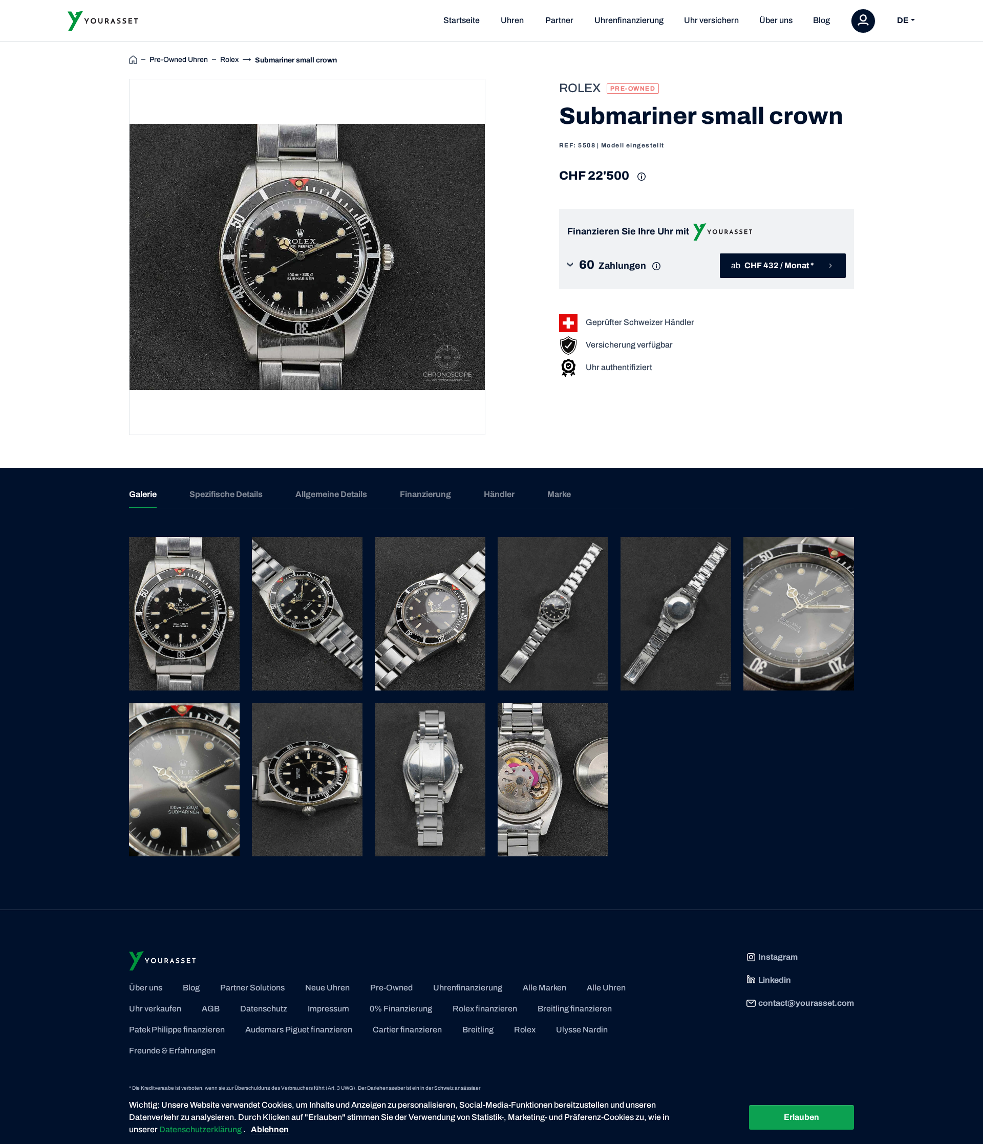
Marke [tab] (559, 494)
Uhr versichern (711, 20)
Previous (117, 257)
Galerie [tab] (143, 494)
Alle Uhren (606, 987)
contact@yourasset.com (806, 1003)
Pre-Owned (391, 987)
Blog (821, 20)
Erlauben (801, 1117)
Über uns (776, 20)
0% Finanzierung (401, 1008)
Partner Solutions (252, 987)
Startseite (461, 20)
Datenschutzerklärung (201, 1129)
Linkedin (774, 980)
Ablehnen (270, 1129)
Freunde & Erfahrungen (172, 1050)
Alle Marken (544, 987)
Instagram (778, 957)
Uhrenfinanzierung (629, 20)
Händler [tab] (499, 494)
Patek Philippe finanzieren (177, 1029)
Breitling (478, 1029)
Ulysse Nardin (582, 1029)
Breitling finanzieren (575, 1008)
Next (497, 257)
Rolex (525, 1029)
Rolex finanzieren (485, 1008)
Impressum (328, 1008)
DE (903, 20)
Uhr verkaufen (155, 1008)
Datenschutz (263, 1008)
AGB (211, 1008)
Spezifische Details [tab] (226, 494)
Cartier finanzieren (407, 1029)
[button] (621, 266)
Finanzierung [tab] (425, 494)
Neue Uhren (327, 987)
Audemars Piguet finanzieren (298, 1029)
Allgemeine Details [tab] (331, 494)
